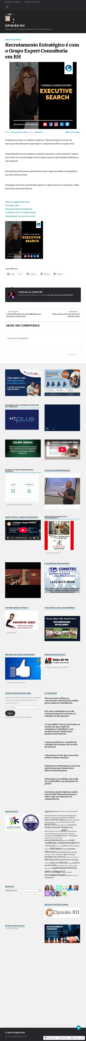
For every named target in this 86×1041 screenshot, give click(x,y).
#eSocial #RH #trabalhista (55, 820)
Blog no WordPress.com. (16, 1036)
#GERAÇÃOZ (63, 822)
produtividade (51, 865)
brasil (72, 840)
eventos (53, 854)
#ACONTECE (65, 811)
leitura (77, 857)
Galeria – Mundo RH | (32, 2)
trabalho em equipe (72, 875)
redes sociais (68, 865)
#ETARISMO (70, 820)
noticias (63, 862)
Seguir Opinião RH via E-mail (18, 693)
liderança (50, 859)
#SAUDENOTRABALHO (51, 833)
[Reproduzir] (8, 538)
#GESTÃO (50, 824)
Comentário (72, 354)
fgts (57, 854)
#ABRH (51, 811)
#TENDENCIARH (49, 836)
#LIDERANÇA (72, 825)
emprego (74, 852)
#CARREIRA (56, 818)
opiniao (70, 863)
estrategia (48, 854)
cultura (64, 845)
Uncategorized (13, 40)
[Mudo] (34, 538)
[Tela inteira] (38, 538)
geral (66, 854)
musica (47, 863)
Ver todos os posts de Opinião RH (60, 295)
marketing (74, 860)
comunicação (50, 845)
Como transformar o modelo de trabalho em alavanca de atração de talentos (61, 744)
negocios (53, 862)
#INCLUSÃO (59, 825)
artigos (56, 838)
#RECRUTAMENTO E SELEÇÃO (53, 831)
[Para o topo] (78, 1027)
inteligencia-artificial (55, 856)
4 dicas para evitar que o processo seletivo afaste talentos (61, 756)
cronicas (58, 846)
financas (60, 854)
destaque (55, 848)
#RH (64, 830)
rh (51, 868)
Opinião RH (15, 25)
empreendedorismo (63, 852)
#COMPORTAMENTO (67, 818)
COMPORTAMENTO (68, 842)
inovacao (71, 854)
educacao (50, 851)
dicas (63, 849)
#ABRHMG (57, 811)
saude (55, 867)
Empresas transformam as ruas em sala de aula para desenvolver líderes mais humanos (62, 768)
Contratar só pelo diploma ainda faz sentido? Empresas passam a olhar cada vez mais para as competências (61, 795)
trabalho (62, 874)
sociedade (68, 872)
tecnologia (51, 874)
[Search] (7, 7)
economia (70, 848)
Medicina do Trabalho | (13, 2)
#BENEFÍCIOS (48, 817)
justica (73, 857)
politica (76, 862)
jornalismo (68, 857)
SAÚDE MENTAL (68, 867)
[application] (23, 530)
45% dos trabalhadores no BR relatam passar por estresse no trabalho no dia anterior (60, 713)
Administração (49, 838)
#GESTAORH (71, 822)
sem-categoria (55, 871)
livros (67, 859)
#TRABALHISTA (60, 836)
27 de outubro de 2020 (19, 132)
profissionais (61, 865)
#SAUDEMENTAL (72, 831)
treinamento (49, 878)
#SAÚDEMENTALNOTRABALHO (66, 833)
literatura (59, 859)
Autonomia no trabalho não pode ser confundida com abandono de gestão (61, 781)
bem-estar (66, 840)
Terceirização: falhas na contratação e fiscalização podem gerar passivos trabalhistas (61, 700)
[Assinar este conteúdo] (45, 693)
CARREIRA (50, 842)
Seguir (10, 713)
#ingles (65, 825)
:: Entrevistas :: (73, 836)
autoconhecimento (53, 840)
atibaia (60, 838)
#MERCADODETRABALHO (59, 827)
